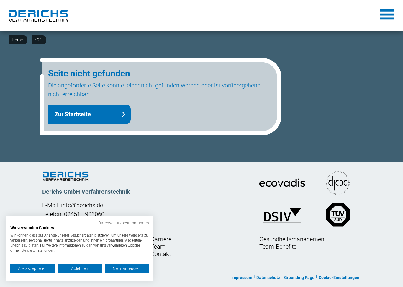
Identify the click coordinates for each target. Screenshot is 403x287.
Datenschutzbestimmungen (123, 223)
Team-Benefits (277, 246)
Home (17, 39)
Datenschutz (268, 277)
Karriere (161, 239)
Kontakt (161, 253)
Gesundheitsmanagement (292, 239)
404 (38, 39)
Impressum (241, 277)
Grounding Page (299, 277)
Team (158, 246)
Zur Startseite (73, 114)
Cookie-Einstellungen (339, 277)
